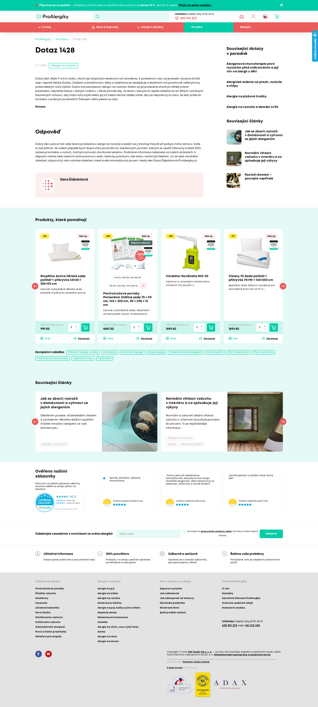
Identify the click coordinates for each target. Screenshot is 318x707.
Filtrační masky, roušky (83, 352)
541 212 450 (252, 625)
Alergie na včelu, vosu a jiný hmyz (118, 627)
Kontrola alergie (132, 352)
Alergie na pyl (106, 589)
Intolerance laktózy (110, 603)
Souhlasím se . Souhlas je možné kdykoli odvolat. (222, 533)
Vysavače (104, 358)
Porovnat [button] (83, 339)
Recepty (245, 27)
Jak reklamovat (169, 593)
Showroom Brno (169, 608)
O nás (225, 589)
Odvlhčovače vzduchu (49, 617)
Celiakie (103, 622)
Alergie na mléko (108, 593)
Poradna (197, 27)
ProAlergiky (43, 39)
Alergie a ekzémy (152, 27)
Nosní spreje (156, 352)
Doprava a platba (171, 589)
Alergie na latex (107, 637)
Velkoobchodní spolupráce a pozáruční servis (242, 655)
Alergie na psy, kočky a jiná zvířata (119, 608)
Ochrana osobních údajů (237, 603)
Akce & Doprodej (107, 27)
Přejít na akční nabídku (195, 5)
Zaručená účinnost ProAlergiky (241, 598)
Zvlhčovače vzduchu (48, 622)
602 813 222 (188, 18)
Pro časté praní (238, 352)
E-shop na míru (175, 668)
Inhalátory (110, 352)
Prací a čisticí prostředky (50, 632)
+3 (143, 286)
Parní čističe (215, 352)
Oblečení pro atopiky (48, 637)
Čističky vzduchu (45, 593)
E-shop (46, 27)
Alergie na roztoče (63, 65)
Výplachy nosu (83, 358)
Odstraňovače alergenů (186, 352)
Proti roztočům (263, 352)
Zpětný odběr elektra (173, 613)
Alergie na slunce (108, 641)
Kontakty (227, 593)
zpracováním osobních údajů (216, 531)
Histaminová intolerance (113, 617)
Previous (35, 286)
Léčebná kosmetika (47, 608)
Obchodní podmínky (172, 603)
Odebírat (271, 534)
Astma (102, 632)
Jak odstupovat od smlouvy (177, 598)
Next (283, 286)
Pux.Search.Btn (97, 16)
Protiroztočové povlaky (52, 358)
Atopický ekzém (107, 613)
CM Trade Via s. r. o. (200, 652)
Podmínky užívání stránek (196, 662)
